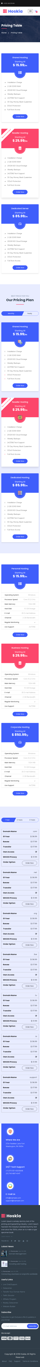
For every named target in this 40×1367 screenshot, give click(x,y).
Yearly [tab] (29, 313)
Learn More (5, 1236)
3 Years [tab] (32, 820)
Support (17, 1361)
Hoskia (23, 1354)
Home (4, 32)
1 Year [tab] (7, 820)
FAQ (10, 1361)
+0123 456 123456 (8, 3)
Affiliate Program (9, 1299)
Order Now (20, 116)
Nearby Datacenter (10, 1303)
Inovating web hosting (17, 1264)
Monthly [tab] (11, 313)
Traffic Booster (8, 1295)
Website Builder (9, 1306)
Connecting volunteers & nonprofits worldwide (19, 1274)
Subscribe (32, 1326)
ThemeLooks (14, 1251)
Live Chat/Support (10, 1284)
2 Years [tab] (19, 820)
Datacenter (7, 1288)
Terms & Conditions (30, 1361)
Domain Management (17, 1254)
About (4, 1361)
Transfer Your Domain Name (14, 1292)
